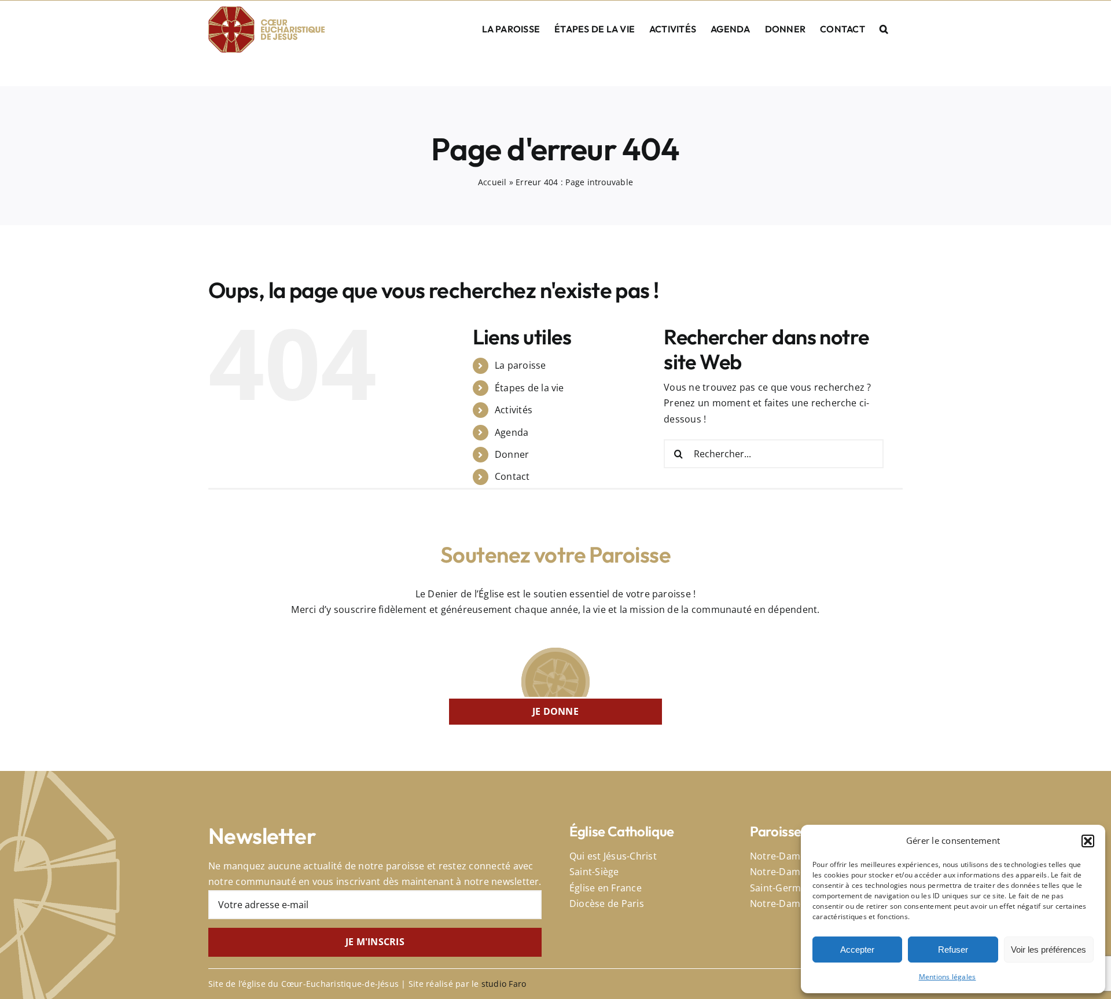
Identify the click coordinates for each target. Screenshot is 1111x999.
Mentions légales (947, 977)
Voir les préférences (1048, 949)
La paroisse (520, 365)
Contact (512, 476)
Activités (513, 409)
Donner (512, 454)
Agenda (511, 432)
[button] (1088, 841)
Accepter (857, 949)
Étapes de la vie (529, 387)
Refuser (953, 949)
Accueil (492, 182)
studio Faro (504, 983)
